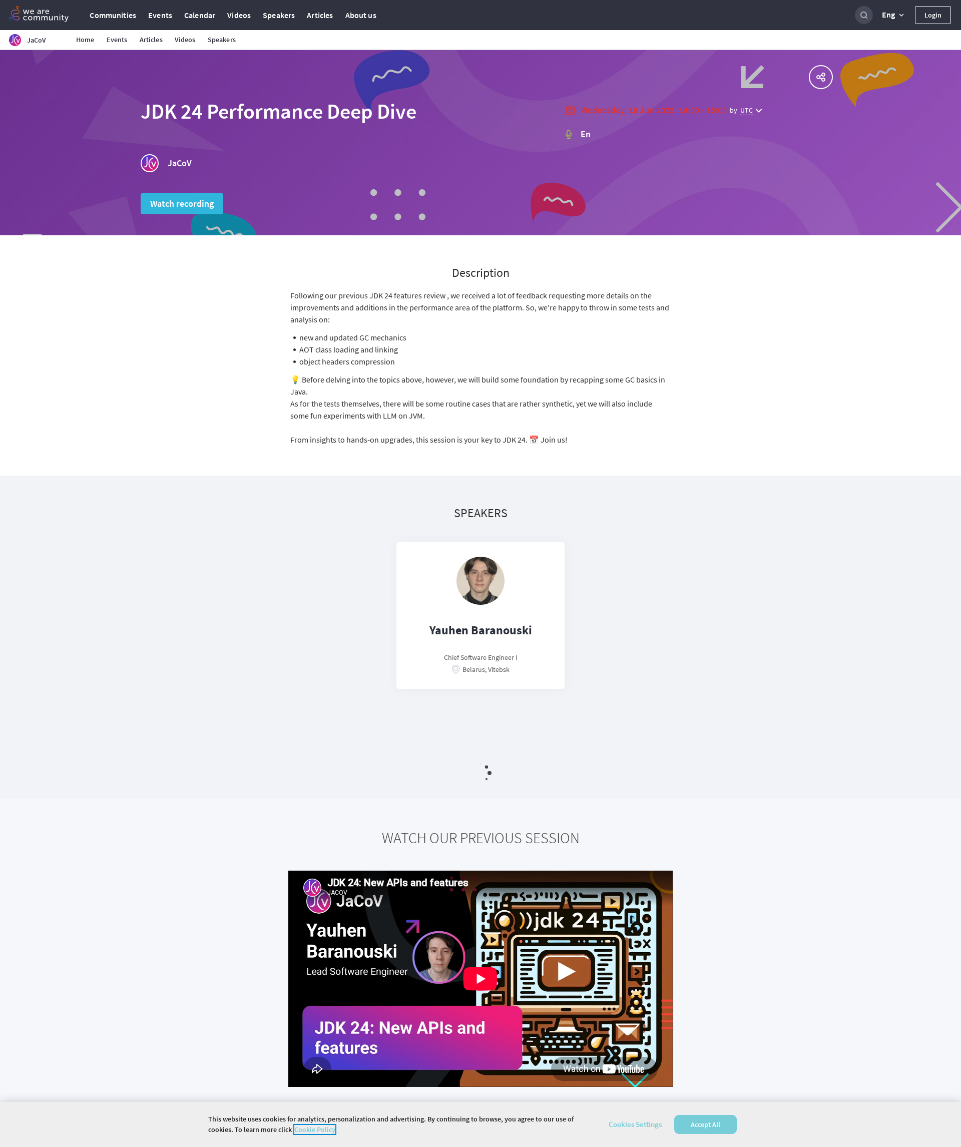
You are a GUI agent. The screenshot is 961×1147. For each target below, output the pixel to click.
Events (160, 15)
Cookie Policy (314, 1129)
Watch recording (182, 203)
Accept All (705, 1124)
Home (85, 39)
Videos (239, 15)
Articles (320, 15)
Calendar (199, 15)
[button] (894, 15)
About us (360, 15)
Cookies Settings (635, 1124)
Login (932, 15)
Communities (113, 15)
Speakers (279, 15)
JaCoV (180, 163)
